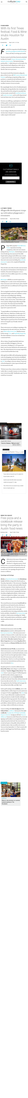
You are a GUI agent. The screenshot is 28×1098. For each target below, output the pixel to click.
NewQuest (12, 251)
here (12, 663)
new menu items (20, 613)
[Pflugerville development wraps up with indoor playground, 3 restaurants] (14, 233)
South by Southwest (21, 93)
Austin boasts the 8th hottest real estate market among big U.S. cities (12, 481)
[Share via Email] (10, 45)
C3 (8, 63)
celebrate (11, 710)
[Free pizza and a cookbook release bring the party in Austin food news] (14, 546)
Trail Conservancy (21, 681)
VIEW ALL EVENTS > (16, 444)
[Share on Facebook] (2, 45)
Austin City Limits (7, 95)
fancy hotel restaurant (12, 579)
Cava (10, 333)
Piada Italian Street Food (10, 331)
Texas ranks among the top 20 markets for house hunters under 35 (13, 475)
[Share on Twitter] (6, 45)
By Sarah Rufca (4, 42)
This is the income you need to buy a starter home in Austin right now (13, 487)
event (2, 673)
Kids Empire (4, 279)
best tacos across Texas (7, 633)
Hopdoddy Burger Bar (20, 333)
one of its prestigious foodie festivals (15, 51)
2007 (3, 361)
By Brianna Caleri (4, 218)
